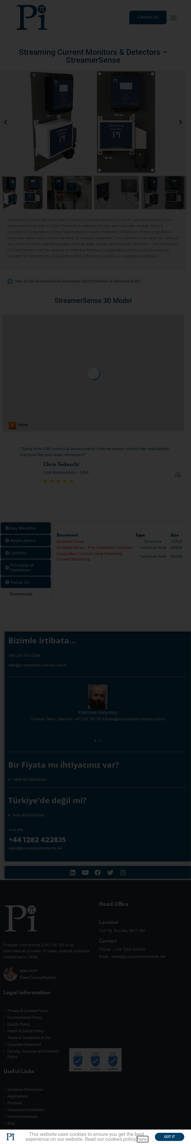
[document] (95, 572)
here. (142, 1139)
